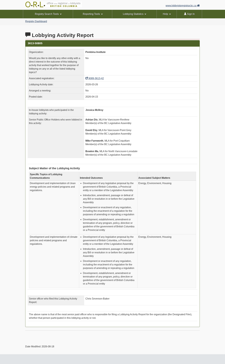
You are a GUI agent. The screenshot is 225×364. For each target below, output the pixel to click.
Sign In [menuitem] (190, 14)
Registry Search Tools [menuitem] (47, 14)
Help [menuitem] (165, 14)
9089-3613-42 (96, 78)
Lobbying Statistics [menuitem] (133, 14)
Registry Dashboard (36, 21)
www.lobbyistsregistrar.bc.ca (181, 5)
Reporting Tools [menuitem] (91, 14)
